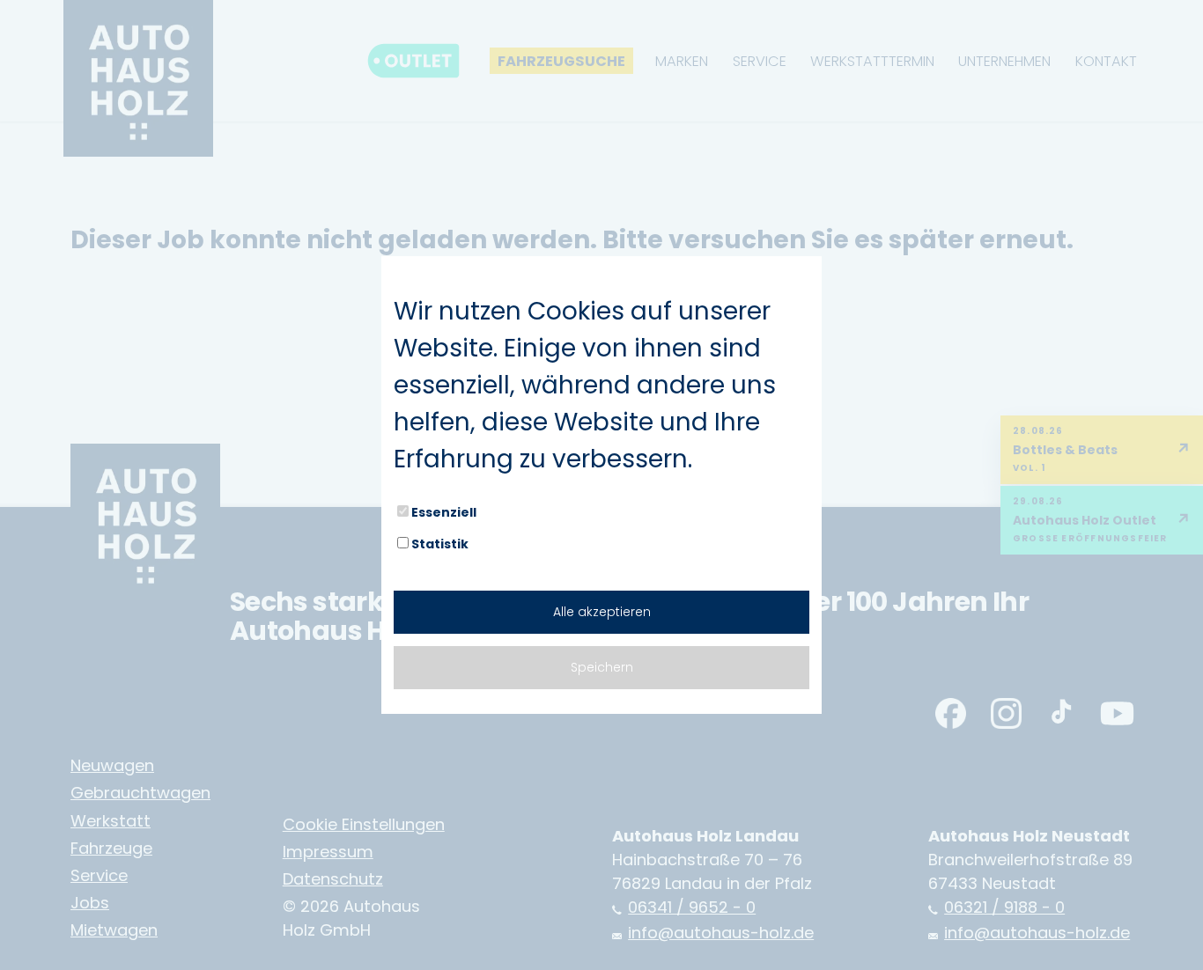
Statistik (440, 544)
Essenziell (443, 512)
